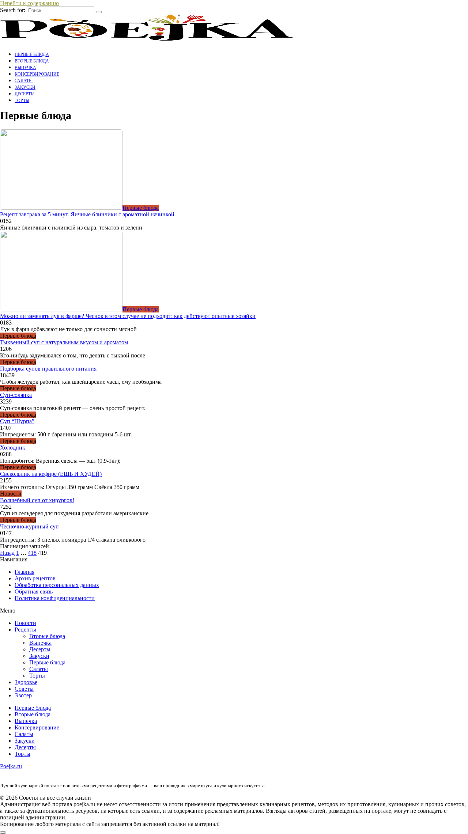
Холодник (12, 447)
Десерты (24, 93)
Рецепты (25, 629)
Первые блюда (32, 54)
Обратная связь (34, 591)
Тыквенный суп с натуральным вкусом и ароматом (64, 342)
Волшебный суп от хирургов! (37, 500)
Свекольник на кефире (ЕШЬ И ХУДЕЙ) (51, 474)
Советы (24, 689)
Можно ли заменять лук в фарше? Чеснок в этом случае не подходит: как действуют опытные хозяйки (128, 316)
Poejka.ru (11, 766)
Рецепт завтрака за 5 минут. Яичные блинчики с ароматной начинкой (87, 214)
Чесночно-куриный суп (29, 526)
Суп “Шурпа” (17, 421)
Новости (25, 623)
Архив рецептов (35, 578)
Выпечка (25, 67)
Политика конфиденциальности (55, 598)
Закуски (25, 87)
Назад (7, 553)
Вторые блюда (32, 61)
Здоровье (26, 682)
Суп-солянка (16, 395)
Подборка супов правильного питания (48, 368)
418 (32, 553)
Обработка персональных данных (57, 585)
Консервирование (37, 74)
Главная (24, 572)
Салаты (24, 80)
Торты (22, 100)
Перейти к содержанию (29, 3)
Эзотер (23, 695)
